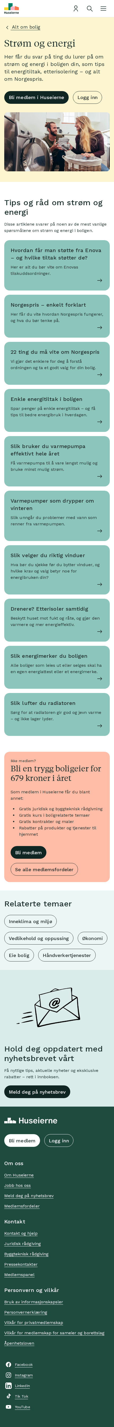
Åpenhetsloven (19, 1343)
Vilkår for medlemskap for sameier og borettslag (54, 1332)
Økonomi (92, 938)
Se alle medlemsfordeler (44, 869)
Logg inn (87, 97)
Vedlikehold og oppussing (39, 938)
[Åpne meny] (103, 8)
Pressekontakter (21, 1264)
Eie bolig (19, 955)
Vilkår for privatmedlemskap (33, 1322)
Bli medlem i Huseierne (36, 97)
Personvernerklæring (25, 1312)
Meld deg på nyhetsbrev (37, 1092)
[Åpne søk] (89, 8)
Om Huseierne (19, 1175)
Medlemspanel (19, 1274)
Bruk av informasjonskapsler (33, 1301)
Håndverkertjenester (67, 955)
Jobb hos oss (17, 1185)
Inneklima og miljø (30, 921)
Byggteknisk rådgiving (26, 1253)
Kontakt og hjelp (21, 1233)
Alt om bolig (25, 27)
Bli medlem (28, 852)
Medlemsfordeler (22, 1206)
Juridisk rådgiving (22, 1243)
